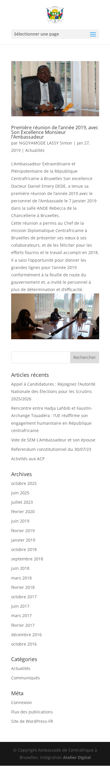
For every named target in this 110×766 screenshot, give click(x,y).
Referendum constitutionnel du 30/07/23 (51, 449)
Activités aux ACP (28, 458)
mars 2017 (21, 615)
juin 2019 (20, 521)
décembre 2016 (26, 634)
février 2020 (23, 511)
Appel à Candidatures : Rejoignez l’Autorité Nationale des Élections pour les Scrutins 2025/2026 (53, 391)
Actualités (35, 150)
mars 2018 (21, 578)
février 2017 (23, 625)
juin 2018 (20, 568)
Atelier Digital (77, 757)
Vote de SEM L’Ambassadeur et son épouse (53, 440)
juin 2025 (20, 492)
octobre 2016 (24, 644)
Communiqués (25, 678)
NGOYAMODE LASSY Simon (45, 143)
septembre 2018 (27, 559)
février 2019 (23, 530)
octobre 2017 (24, 596)
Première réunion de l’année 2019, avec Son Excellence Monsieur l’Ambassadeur (54, 132)
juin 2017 (20, 606)
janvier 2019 (23, 540)
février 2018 (23, 587)
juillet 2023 (22, 502)
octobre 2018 (24, 549)
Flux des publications (32, 712)
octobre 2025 (24, 483)
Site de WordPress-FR (32, 721)
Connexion (21, 702)
